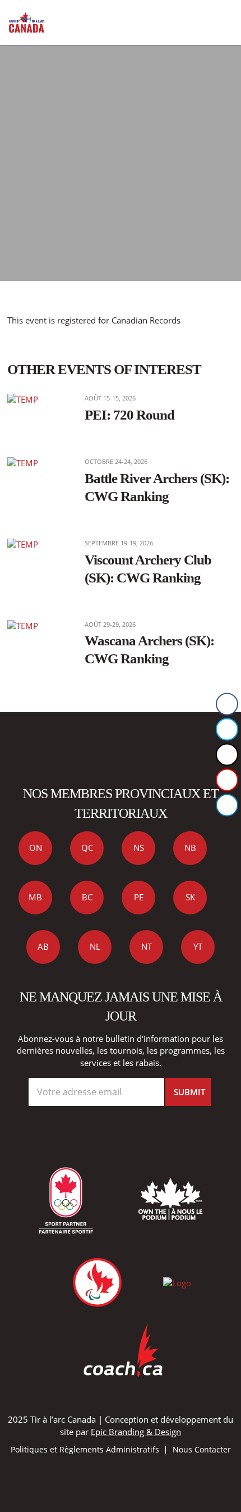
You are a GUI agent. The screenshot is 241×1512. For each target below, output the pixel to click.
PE (138, 897)
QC (87, 847)
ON (35, 847)
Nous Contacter (202, 1449)
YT (197, 946)
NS (138, 847)
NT (146, 946)
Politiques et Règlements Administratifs (85, 1449)
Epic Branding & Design (136, 1431)
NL (95, 946)
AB (43, 946)
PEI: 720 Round (129, 414)
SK (190, 897)
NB (190, 847)
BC (87, 897)
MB (35, 897)
